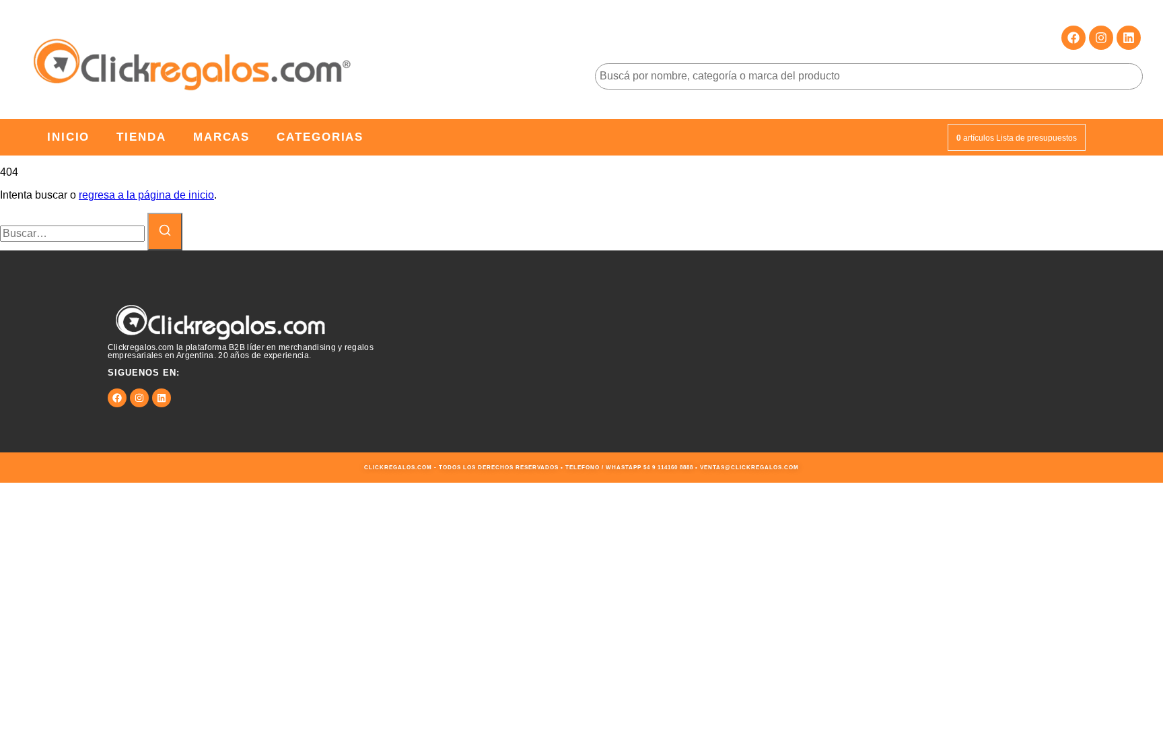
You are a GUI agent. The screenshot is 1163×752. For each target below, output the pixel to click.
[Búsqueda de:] (73, 233)
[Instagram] (1101, 38)
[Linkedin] (1129, 38)
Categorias (320, 137)
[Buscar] (164, 231)
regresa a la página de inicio (146, 195)
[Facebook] (1073, 38)
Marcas (221, 137)
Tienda (141, 137)
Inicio (68, 137)
